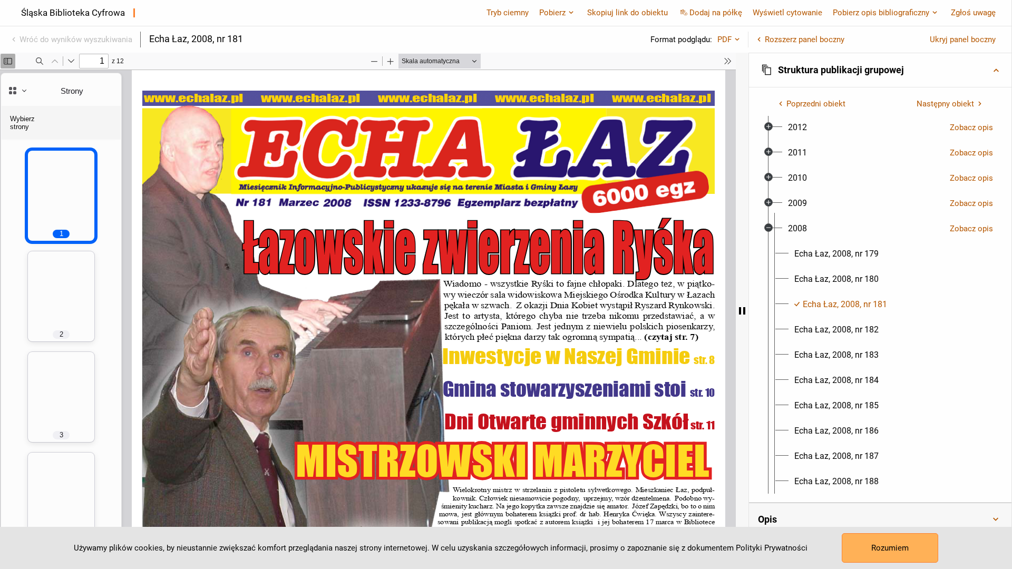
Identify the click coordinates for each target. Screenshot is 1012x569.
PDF (724, 39)
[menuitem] (797, 127)
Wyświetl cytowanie (787, 12)
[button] (880, 70)
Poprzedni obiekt (815, 104)
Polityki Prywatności (771, 548)
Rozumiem (890, 548)
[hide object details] (742, 311)
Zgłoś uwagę (973, 12)
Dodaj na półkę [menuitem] (715, 12)
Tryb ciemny (507, 12)
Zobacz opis (971, 127)
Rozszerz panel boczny (804, 39)
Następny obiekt (945, 104)
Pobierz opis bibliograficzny (881, 12)
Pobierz (552, 12)
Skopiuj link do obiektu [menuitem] (627, 12)
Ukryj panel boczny (963, 39)
